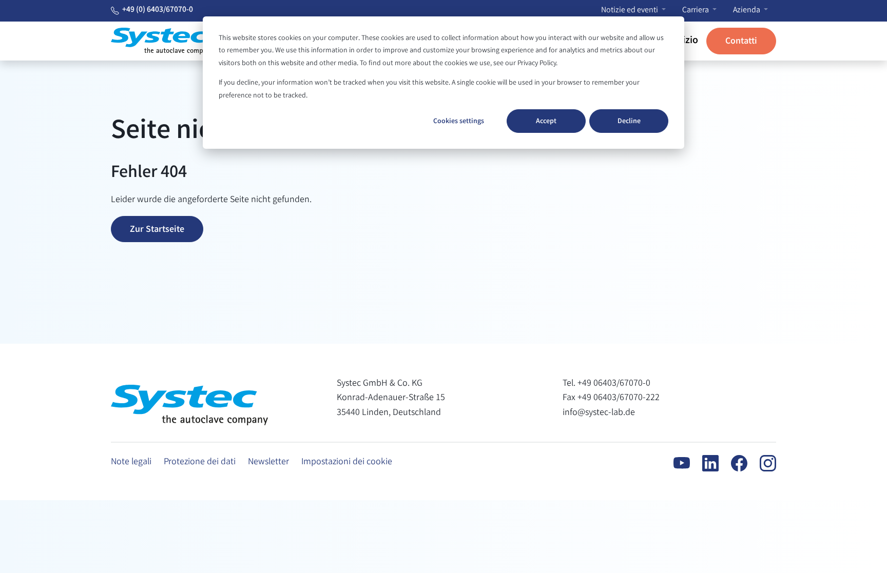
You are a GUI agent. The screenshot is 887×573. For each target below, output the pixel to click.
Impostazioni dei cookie (346, 462)
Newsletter (268, 462)
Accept (546, 121)
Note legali (131, 462)
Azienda (747, 10)
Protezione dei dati (200, 462)
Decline (629, 121)
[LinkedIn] (704, 463)
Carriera (696, 10)
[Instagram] (761, 463)
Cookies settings (458, 121)
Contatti (741, 41)
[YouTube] (675, 463)
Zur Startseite (157, 229)
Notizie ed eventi (630, 10)
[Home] (162, 41)
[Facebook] (733, 463)
